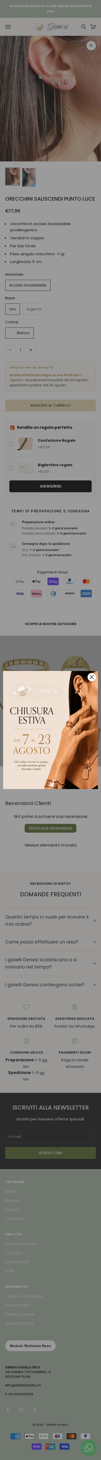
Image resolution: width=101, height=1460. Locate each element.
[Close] (91, 677)
